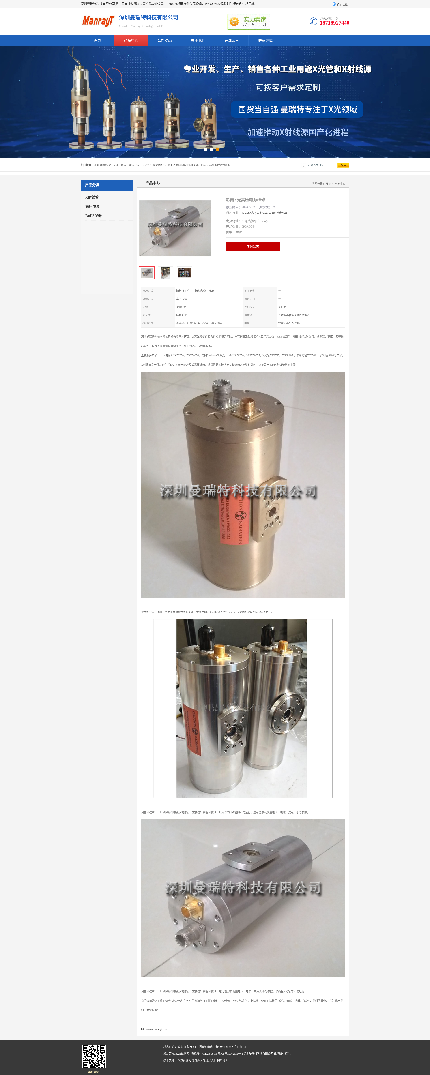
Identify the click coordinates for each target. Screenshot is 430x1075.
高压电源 (92, 206)
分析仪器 (261, 213)
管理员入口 (210, 1060)
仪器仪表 (248, 213)
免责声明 (197, 1060)
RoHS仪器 (93, 216)
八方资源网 (184, 1060)
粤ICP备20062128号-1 (230, 1053)
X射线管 (92, 197)
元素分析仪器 (278, 213)
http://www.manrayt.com (154, 1029)
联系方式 (265, 40)
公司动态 (164, 40)
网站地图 (222, 1060)
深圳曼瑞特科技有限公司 (258, 1053)
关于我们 (198, 40)
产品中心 (131, 40)
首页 (97, 40)
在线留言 (232, 40)
